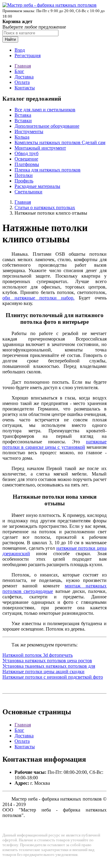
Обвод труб (26, 153)
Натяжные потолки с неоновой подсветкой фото (52, 677)
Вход (20, 50)
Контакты (25, 87)
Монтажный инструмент (40, 148)
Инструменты (29, 131)
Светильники (28, 191)
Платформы (27, 164)
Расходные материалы (37, 186)
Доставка (24, 76)
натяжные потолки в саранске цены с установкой (54, 444)
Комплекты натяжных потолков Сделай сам (60, 142)
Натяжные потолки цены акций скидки (43, 671)
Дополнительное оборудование (47, 126)
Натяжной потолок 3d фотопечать (37, 655)
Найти (10, 39)
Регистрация (28, 55)
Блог (19, 71)
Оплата (22, 82)
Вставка (23, 115)
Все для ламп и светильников (45, 109)
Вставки (23, 120)
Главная (23, 65)
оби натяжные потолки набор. (38, 297)
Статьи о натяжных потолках (45, 207)
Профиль (24, 180)
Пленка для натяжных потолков (48, 169)
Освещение (26, 158)
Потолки (24, 175)
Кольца (22, 137)
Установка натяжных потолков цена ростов (47, 660)
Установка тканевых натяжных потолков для (48, 666)
